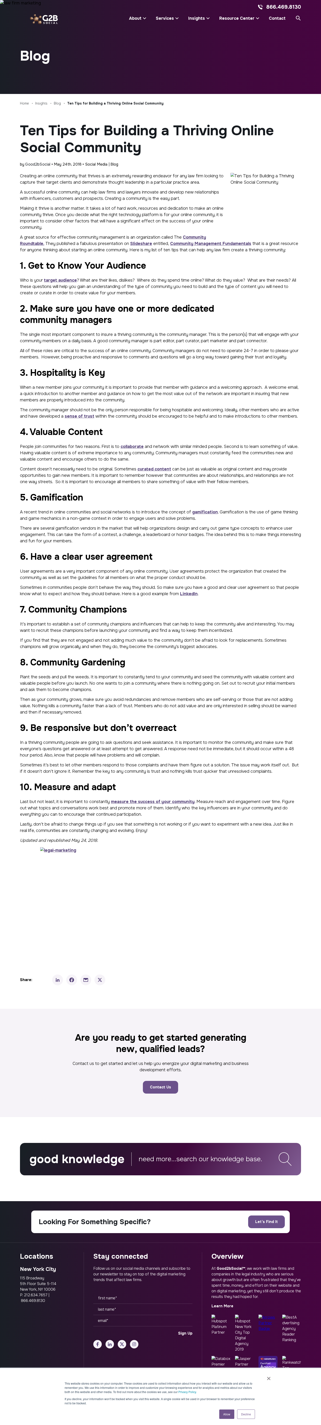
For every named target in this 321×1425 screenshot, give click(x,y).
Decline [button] (246, 1414)
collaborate (132, 446)
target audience (60, 280)
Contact (277, 18)
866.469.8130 (283, 7)
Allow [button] (226, 1414)
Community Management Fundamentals (210, 243)
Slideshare (141, 243)
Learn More (222, 1306)
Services (165, 18)
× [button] (268, 1377)
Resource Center (236, 18)
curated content (154, 469)
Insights (196, 18)
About (135, 18)
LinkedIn (189, 593)
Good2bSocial (37, 164)
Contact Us (160, 1087)
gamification (205, 512)
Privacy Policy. (187, 1392)
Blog (57, 103)
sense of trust (79, 416)
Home (24, 103)
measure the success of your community (153, 801)
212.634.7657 (35, 1295)
